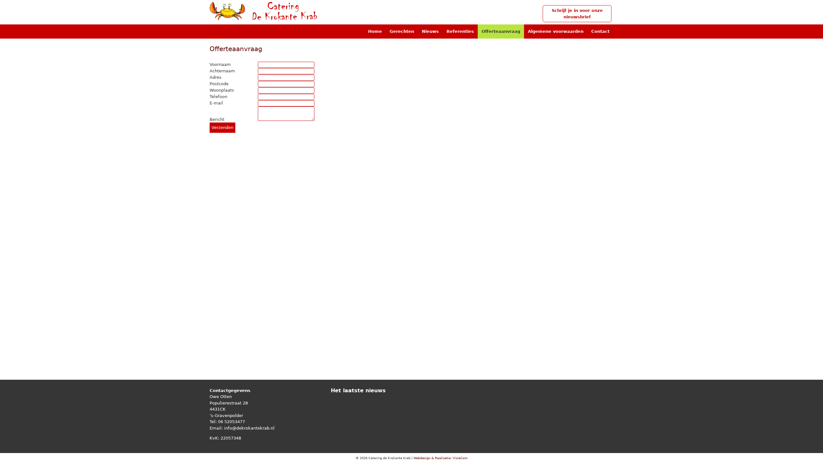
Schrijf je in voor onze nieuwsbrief (577, 13)
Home (375, 31)
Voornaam (220, 64)
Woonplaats (222, 90)
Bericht (217, 119)
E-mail (216, 103)
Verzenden (222, 127)
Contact (600, 31)
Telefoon (218, 96)
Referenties (460, 31)
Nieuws (430, 31)
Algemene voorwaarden (555, 31)
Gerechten (402, 31)
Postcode (219, 83)
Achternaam (222, 70)
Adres (216, 77)
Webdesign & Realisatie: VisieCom (440, 458)
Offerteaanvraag (501, 31)
